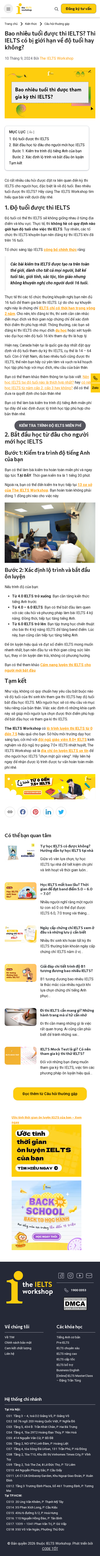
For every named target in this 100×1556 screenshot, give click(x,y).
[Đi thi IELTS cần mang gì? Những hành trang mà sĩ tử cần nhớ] (21, 1017)
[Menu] (8, 8)
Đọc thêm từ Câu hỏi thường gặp (50, 1094)
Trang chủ (11, 24)
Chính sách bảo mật (18, 1342)
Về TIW (9, 1337)
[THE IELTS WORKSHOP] (24, 8)
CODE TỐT (50, 1549)
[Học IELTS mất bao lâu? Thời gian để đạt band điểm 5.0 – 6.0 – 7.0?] (21, 891)
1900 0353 (78, 1290)
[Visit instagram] (70, 1275)
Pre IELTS (63, 1342)
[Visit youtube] (80, 1275)
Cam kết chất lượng (18, 1348)
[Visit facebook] (61, 1275)
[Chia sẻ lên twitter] (61, 812)
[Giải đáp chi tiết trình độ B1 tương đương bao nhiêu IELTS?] (21, 973)
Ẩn (31, 132)
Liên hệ (9, 1353)
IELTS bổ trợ (65, 1365)
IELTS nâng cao (67, 1353)
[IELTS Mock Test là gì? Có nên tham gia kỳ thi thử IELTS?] (21, 1056)
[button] (78, 8)
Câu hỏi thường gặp (56, 24)
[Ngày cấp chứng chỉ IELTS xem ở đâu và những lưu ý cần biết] (21, 934)
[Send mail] (89, 1275)
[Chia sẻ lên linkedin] (48, 812)
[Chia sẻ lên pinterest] (35, 812)
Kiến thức (31, 24)
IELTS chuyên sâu (68, 1348)
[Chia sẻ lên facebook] (22, 812)
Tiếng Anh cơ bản (68, 1337)
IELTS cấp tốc (66, 1359)
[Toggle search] (56, 8)
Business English (68, 1370)
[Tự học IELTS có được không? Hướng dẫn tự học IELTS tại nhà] (21, 853)
